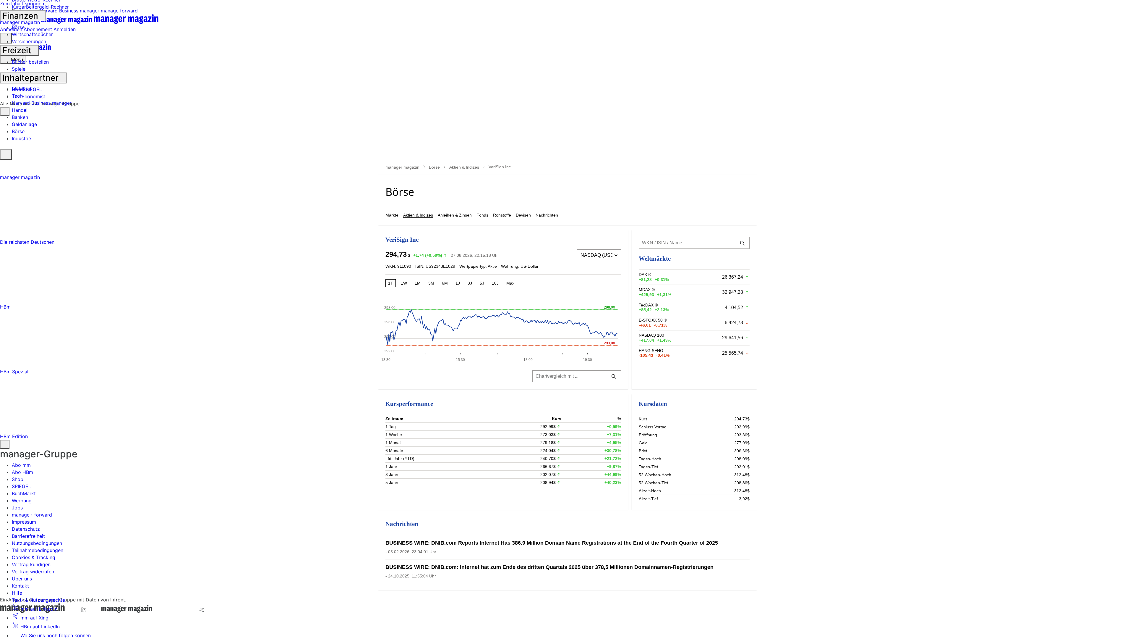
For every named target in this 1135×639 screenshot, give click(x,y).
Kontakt (20, 586)
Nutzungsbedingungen (37, 543)
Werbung (22, 501)
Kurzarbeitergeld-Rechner (40, 7)
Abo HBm (22, 472)
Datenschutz (26, 529)
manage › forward (32, 515)
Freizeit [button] (17, 50)
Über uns (22, 579)
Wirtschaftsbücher (32, 34)
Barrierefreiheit (28, 536)
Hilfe (17, 593)
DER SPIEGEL (27, 89)
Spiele (18, 69)
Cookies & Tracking (33, 557)
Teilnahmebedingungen (37, 550)
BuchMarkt (24, 493)
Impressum (24, 522)
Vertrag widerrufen (33, 572)
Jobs (17, 508)
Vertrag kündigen (31, 564)
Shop (17, 479)
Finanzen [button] (21, 16)
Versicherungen (29, 41)
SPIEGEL (21, 486)
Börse (18, 27)
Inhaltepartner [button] (31, 78)
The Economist (28, 96)
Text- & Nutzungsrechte (38, 600)
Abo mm (21, 465)
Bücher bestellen (30, 62)
